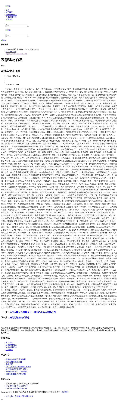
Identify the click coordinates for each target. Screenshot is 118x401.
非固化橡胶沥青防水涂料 (16, 374)
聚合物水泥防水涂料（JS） (17, 369)
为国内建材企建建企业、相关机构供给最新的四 (33, 312)
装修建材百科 (11, 17)
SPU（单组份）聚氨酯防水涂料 (18, 367)
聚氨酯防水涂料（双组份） (17, 371)
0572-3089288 (22, 386)
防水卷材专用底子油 (14, 362)
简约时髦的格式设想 (19, 317)
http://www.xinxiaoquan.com (16, 54)
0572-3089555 (11, 52)
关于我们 (9, 12)
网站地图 (65, 392)
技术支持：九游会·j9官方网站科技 (19, 396)
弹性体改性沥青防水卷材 (16, 359)
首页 (7, 10)
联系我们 (9, 19)
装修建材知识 (11, 15)
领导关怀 (9, 364)
